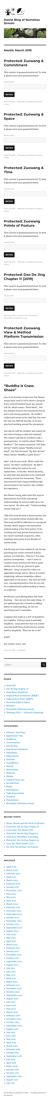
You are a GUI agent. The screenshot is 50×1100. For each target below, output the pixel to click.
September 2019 (14, 1025)
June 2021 (11, 971)
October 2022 (12, 924)
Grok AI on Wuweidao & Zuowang (22, 837)
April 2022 (11, 941)
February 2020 (13, 1015)
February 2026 (13, 873)
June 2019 (11, 1036)
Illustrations (12, 769)
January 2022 (12, 951)
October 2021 (12, 958)
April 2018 (11, 1063)
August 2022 (12, 931)
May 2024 (11, 897)
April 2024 (11, 900)
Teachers (10, 796)
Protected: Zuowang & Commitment (24, 63)
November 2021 (13, 954)
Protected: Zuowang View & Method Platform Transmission (24, 332)
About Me (11, 685)
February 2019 (13, 1049)
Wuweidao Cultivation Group (15, 318)
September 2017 (14, 1076)
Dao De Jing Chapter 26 (17, 689)
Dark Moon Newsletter (17, 692)
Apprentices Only (14, 736)
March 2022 (12, 944)
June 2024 (11, 894)
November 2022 (14, 921)
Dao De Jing (22, 315)
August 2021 (12, 965)
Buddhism (21, 650)
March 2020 (12, 1012)
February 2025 (13, 884)
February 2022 (13, 948)
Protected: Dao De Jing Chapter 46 (22, 826)
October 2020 (12, 992)
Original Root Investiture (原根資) (22, 695)
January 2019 (12, 1052)
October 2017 (12, 1073)
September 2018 (14, 1056)
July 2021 (10, 968)
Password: (9, 82)
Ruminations (12, 790)
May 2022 (11, 938)
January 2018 (12, 1069)
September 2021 (14, 961)
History (9, 766)
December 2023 (13, 911)
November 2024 (14, 890)
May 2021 (10, 975)
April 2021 (11, 978)
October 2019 (12, 1022)
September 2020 (14, 995)
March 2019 (12, 1046)
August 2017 (12, 1080)
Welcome (10, 705)
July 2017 (10, 1083)
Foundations (12, 763)
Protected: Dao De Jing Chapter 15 (22, 833)
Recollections (12, 783)
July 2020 (10, 1002)
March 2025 (12, 880)
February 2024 (13, 907)
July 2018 (10, 1059)
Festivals (10, 759)
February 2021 (13, 985)
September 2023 (14, 914)
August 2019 (12, 1029)
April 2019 (11, 1042)
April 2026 (11, 867)
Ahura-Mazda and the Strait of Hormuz (25, 823)
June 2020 (11, 1005)
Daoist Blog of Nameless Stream (16, 1093)
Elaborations (12, 756)
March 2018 (11, 1066)
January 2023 (12, 917)
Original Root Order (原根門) (19, 699)
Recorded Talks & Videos (18, 702)
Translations (33, 315)
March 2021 (11, 982)
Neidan (9, 776)
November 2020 (14, 988)
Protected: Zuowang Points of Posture (22, 223)
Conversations (13, 742)
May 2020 (11, 1009)
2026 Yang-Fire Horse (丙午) (20, 830)
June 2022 (11, 934)
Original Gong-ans (15, 779)
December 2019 (13, 1019)
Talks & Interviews (15, 793)
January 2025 (12, 887)
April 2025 (11, 877)
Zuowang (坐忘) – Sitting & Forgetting (24, 712)
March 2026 (12, 870)
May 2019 (11, 1039)
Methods (20, 102)
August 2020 (12, 998)
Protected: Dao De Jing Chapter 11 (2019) (24, 277)
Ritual (9, 786)
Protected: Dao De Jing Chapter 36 (22, 840)
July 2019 (10, 1032)
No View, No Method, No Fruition (22, 847)
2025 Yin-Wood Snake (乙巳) (20, 843)
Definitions (11, 752)
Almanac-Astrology (15, 732)
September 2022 (14, 927)
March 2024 (12, 904)
